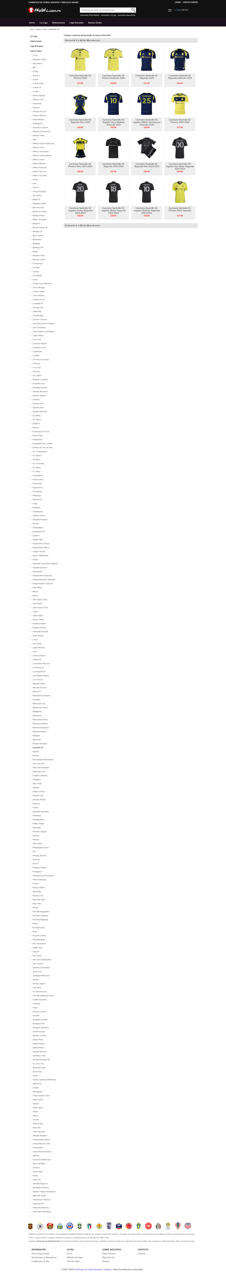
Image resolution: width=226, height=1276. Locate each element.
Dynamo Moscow (39, 412)
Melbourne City (38, 704)
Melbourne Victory (40, 708)
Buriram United (38, 259)
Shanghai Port (38, 1024)
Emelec (35, 428)
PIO (34, 852)
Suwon (35, 1076)
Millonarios (37, 716)
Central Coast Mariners (42, 283)
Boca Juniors (38, 235)
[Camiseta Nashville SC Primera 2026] (80, 59)
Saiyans (35, 952)
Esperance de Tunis (40, 432)
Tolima (35, 1112)
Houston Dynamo (39, 568)
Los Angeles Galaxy (40, 676)
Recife (35, 908)
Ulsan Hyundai (38, 1132)
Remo (35, 924)
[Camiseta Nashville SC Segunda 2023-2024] (113, 147)
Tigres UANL (37, 1100)
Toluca (35, 1116)
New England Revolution (43, 760)
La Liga (44, 22)
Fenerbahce (37, 476)
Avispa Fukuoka (39, 191)
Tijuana (35, 1104)
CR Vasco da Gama (40, 360)
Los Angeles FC (39, 672)
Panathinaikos (38, 820)
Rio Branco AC (38, 928)
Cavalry (35, 271)
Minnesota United (39, 720)
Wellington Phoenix (40, 1188)
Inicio (32, 22)
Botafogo (36, 243)
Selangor (36, 1004)
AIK (34, 67)
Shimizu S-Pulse (39, 1036)
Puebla (35, 884)
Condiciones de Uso (40, 1261)
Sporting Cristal (39, 1056)
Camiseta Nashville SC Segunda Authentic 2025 (180, 76)
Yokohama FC (38, 1204)
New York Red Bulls (40, 768)
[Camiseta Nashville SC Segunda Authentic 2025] (180, 59)
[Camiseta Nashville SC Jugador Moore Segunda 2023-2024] (113, 192)
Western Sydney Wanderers (44, 1192)
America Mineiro (39, 115)
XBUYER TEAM (39, 1196)
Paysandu (36, 828)
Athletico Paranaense (41, 131)
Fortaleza (36, 508)
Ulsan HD (36, 1128)
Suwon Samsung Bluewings (44, 1080)
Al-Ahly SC (37, 87)
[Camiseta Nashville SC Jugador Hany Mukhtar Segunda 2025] (113, 103)
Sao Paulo (36, 988)
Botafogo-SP (37, 247)
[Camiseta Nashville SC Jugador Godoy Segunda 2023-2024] (80, 192)
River (34, 932)
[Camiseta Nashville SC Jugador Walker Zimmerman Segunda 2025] (147, 103)
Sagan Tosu (37, 948)
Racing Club (37, 896)
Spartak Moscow (39, 1052)
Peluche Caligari (39, 832)
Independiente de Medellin (43, 580)
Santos (35, 980)
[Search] (133, 10)
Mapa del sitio (108, 1257)
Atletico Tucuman (39, 175)
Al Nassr (36, 75)
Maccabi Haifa (38, 684)
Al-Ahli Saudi (38, 83)
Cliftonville (36, 311)
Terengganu (37, 1092)
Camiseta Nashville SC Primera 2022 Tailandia (180, 209)
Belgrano (36, 223)
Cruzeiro (36, 372)
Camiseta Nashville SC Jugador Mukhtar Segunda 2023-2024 (147, 210)
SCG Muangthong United (43, 996)
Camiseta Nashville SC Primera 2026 (80, 76)
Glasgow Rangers (40, 520)
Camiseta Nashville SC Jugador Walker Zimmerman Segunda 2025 (147, 122)
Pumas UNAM (38, 888)
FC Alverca (37, 456)
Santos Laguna (38, 984)
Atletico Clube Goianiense (43, 143)
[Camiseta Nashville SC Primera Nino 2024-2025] (80, 147)
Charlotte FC (37, 303)
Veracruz (36, 1168)
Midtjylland (37, 712)
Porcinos (36, 860)
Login (177, 2)
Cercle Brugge (38, 287)
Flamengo (36, 496)
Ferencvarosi (38, 480)
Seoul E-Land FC (39, 1012)
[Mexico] (158, 1226)
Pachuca (36, 804)
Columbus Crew (39, 348)
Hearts (35, 560)
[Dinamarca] (148, 1226)
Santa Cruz (37, 972)
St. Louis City (38, 1064)
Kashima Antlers (39, 624)
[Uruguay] (99, 1226)
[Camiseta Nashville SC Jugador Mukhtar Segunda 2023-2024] (147, 192)
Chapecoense (38, 299)
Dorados (36, 400)
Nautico (35, 752)
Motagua (36, 736)
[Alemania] (40, 1226)
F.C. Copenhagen (39, 452)
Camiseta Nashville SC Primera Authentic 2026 (113, 76)
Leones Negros (39, 656)
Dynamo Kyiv (38, 408)
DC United (36, 376)
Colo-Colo (36, 340)
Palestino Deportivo (40, 812)
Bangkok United (39, 203)
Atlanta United (38, 135)
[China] (50, 1226)
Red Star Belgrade (40, 920)
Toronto (35, 1120)
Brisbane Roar (38, 255)
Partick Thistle (38, 824)
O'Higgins (36, 780)
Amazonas (37, 103)
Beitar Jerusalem (39, 219)
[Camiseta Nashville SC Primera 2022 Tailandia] (180, 192)
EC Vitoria (36, 420)
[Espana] (30, 1226)
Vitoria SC (36, 1180)
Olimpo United (38, 792)
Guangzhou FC (38, 532)
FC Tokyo (36, 472)
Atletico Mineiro (39, 163)
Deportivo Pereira (39, 388)
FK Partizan (37, 492)
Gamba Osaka (38, 516)
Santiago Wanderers (41, 976)
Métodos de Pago (75, 1257)
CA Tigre (36, 267)
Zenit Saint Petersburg (41, 1212)
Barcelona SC (38, 207)
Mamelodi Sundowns (41, 696)
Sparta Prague (38, 1044)
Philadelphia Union (40, 848)
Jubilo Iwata (37, 616)
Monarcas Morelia (40, 724)
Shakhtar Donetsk (40, 1020)
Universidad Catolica (41, 1140)
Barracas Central (39, 211)
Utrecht (35, 1156)
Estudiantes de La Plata (42, 444)
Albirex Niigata (38, 95)
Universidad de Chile (41, 1144)
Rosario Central (39, 936)
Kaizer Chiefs (38, 620)
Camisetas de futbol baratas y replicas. (93, 1269)
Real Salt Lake (38, 900)
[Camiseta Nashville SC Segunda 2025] (147, 59)
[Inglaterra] (109, 1226)
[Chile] (69, 1226)
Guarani (35, 536)
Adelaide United (39, 59)
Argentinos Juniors (40, 127)
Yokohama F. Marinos (41, 1200)
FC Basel (36, 460)
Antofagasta (37, 123)
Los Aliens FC (38, 668)
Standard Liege (39, 1068)
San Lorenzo (37, 964)
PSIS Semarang (39, 880)
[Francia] (118, 1226)
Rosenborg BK (38, 940)
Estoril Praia (37, 436)
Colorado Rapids (39, 344)
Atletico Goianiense (40, 151)
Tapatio (35, 1088)
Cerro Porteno (38, 295)
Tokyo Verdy (37, 1108)
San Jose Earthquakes (42, 960)
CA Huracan (37, 263)
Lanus (35, 640)
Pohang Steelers (39, 856)
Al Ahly (35, 71)
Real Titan (36, 904)
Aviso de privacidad (40, 1253)
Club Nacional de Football (43, 324)
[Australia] (168, 1226)
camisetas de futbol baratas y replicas (75, 1234)
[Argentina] (59, 1226)
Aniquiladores (38, 119)
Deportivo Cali (38, 384)
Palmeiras (36, 816)
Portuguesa (37, 872)
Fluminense (37, 500)
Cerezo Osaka (38, 291)
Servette (36, 1016)
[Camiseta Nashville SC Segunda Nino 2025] (80, 103)
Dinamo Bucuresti (40, 392)
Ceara (35, 279)
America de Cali (39, 111)
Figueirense (37, 488)
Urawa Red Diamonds (41, 1152)
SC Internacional (39, 992)
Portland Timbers (39, 868)
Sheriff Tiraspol (38, 1032)
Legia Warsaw (38, 648)
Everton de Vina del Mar (42, 448)
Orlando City (37, 796)
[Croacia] (177, 1226)
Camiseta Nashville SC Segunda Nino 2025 (80, 120)
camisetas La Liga (108, 15)
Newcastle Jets (38, 772)
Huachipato (37, 572)
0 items (178, 10)
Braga (35, 251)
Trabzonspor (37, 1124)
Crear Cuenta (190, 2)
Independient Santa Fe (42, 576)
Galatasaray (37, 512)
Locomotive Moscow (41, 664)
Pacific (35, 808)
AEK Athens (37, 63)
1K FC (35, 55)
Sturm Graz (37, 1072)
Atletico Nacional (39, 167)
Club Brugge (37, 315)
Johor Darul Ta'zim (40, 608)
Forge (35, 504)
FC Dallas (36, 468)
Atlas (34, 139)
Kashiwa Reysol (39, 628)
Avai (34, 183)
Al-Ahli (35, 79)
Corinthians (37, 352)
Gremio (35, 524)
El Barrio (36, 424)
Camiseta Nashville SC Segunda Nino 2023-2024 (146, 165)
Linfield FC (37, 660)
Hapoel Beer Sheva (40, 548)
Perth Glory (37, 844)
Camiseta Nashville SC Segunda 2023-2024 (113, 165)
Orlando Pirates (39, 800)
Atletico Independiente (41, 155)
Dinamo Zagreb (39, 396)
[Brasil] (79, 1226)
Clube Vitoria (38, 336)
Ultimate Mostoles (40, 1136)
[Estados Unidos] (187, 1226)
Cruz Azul (36, 368)
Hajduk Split (37, 540)
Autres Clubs (95, 22)
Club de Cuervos (39, 319)
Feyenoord (37, 484)
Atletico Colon (38, 147)
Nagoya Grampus (39, 744)
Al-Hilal (35, 91)
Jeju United (37, 604)
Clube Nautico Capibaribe (43, 332)
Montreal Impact (39, 732)
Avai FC (35, 187)
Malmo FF (36, 692)
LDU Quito (36, 644)
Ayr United (36, 195)
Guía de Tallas (73, 1261)
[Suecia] (138, 1226)
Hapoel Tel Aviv (39, 552)
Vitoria (35, 1176)
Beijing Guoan (38, 215)
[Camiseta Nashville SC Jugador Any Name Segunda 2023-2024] (180, 147)
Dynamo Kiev (38, 404)
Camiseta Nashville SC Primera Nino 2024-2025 (80, 165)
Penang (35, 836)
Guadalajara (37, 528)
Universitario (37, 1148)
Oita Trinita (37, 784)
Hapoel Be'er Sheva (40, 544)
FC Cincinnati (38, 464)
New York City (38, 764)
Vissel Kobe (37, 1172)
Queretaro (36, 892)
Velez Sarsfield (38, 1164)
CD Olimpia (37, 275)
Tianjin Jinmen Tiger (41, 1096)
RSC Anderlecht (39, 944)
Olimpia (35, 788)
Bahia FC (36, 199)
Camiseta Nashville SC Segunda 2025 (147, 76)
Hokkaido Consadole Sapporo (45, 564)
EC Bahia (36, 416)
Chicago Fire (37, 307)
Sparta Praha (38, 1048)
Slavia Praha (37, 1040)
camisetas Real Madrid (89, 15)
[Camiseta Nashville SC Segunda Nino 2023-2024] (147, 147)
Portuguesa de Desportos (43, 876)
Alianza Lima (38, 99)
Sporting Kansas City (41, 1060)
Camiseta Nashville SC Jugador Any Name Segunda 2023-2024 (180, 166)
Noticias (105, 1261)
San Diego (37, 956)
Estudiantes (37, 440)
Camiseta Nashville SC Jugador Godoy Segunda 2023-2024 (80, 210)
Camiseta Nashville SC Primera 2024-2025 (180, 120)
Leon (34, 652)
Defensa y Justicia (40, 380)
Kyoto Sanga (37, 636)
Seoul (35, 1008)
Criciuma (36, 364)
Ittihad (35, 592)
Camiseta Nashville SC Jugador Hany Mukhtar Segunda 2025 (113, 122)
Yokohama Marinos (40, 1208)
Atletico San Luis (39, 171)
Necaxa (35, 756)
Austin (35, 179)
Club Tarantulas (39, 328)
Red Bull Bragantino (41, 912)
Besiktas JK (37, 231)
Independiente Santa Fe (42, 584)
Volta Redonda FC (40, 1184)
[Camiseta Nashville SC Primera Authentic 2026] (113, 59)
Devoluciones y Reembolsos (44, 1257)
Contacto (142, 1253)
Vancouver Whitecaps (41, 1160)
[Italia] (89, 1226)
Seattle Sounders (39, 1000)
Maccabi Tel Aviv (39, 688)
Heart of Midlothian (40, 556)
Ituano (35, 596)
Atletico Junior (38, 159)
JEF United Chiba (39, 600)
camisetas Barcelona (126, 15)
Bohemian (36, 239)
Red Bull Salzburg (40, 916)
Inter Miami (37, 588)
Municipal (36, 740)
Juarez (35, 612)
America (36, 107)
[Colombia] (128, 1226)
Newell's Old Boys (40, 776)
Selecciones (58, 22)
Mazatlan (36, 700)
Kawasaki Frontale (40, 632)
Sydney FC (37, 1084)
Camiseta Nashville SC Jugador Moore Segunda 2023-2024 (113, 210)
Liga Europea (76, 22)
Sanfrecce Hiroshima (41, 968)
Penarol (35, 840)
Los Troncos (37, 680)
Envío (69, 1253)
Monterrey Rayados (40, 728)
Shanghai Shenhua (40, 1028)
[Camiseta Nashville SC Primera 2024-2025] (180, 103)
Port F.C (35, 864)
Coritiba (35, 356)
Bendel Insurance (39, 227)
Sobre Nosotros (109, 1253)
